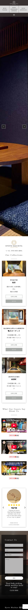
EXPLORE (14, 296)
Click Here (14, 590)
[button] (3, 508)
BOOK (14, 301)
